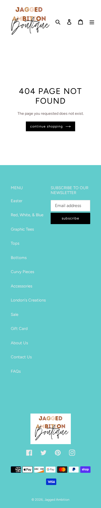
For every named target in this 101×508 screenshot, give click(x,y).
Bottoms (19, 257)
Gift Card (19, 328)
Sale (14, 314)
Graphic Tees (22, 229)
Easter (16, 200)
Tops (15, 243)
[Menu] (91, 21)
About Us (19, 342)
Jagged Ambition (56, 500)
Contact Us (21, 357)
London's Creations (28, 300)
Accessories (21, 286)
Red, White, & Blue (27, 214)
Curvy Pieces (22, 271)
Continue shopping (46, 126)
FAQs (16, 371)
